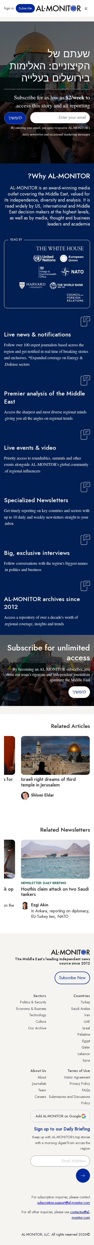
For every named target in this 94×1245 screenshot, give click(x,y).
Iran (87, 1014)
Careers (40, 1096)
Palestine (83, 1034)
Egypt (86, 1040)
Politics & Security (33, 1002)
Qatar (85, 1047)
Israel (86, 1028)
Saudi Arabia (80, 1008)
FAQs (86, 1090)
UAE (87, 1021)
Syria (86, 1060)
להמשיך (79, 692)
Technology (37, 1014)
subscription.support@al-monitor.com (63, 1202)
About (42, 1077)
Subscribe (25, 8)
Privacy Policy (80, 1083)
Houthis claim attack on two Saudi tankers (55, 892)
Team (42, 1090)
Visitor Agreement (77, 1077)
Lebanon (84, 1053)
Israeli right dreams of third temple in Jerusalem (48, 782)
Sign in (9, 8)
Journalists (39, 1083)
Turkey (85, 1002)
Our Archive (37, 1028)
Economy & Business (31, 1008)
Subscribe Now (72, 978)
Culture (41, 1021)
